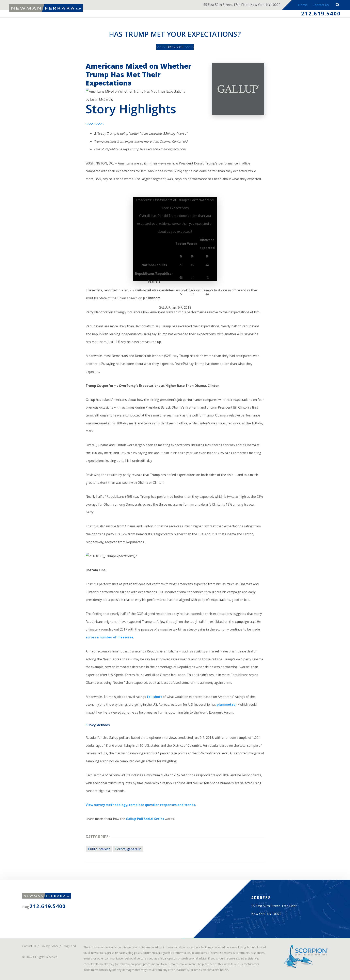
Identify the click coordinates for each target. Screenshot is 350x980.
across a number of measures (109, 637)
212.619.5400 (321, 14)
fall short (154, 697)
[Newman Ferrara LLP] (46, 8)
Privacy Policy (49, 946)
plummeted (226, 705)
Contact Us (321, 5)
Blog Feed (69, 946)
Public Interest (99, 849)
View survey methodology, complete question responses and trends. (141, 805)
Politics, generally (128, 849)
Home (302, 5)
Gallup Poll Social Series (145, 819)
